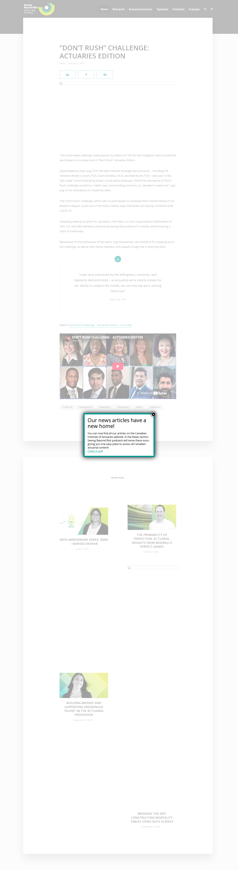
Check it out (95, 451)
